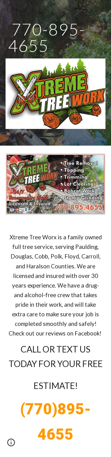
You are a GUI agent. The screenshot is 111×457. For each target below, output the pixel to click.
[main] (55, 37)
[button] (11, 444)
